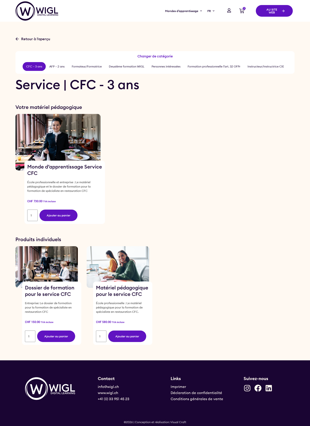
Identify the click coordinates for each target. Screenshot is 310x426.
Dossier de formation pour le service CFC (49, 290)
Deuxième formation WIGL (126, 66)
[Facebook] (258, 388)
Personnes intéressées (166, 66)
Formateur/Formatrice (87, 66)
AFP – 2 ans (57, 66)
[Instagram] (247, 388)
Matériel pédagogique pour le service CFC (122, 290)
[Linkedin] (268, 388)
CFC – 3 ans (34, 66)
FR (209, 11)
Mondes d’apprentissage (181, 11)
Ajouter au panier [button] (58, 215)
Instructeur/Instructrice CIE (266, 66)
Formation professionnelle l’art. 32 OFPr (214, 66)
